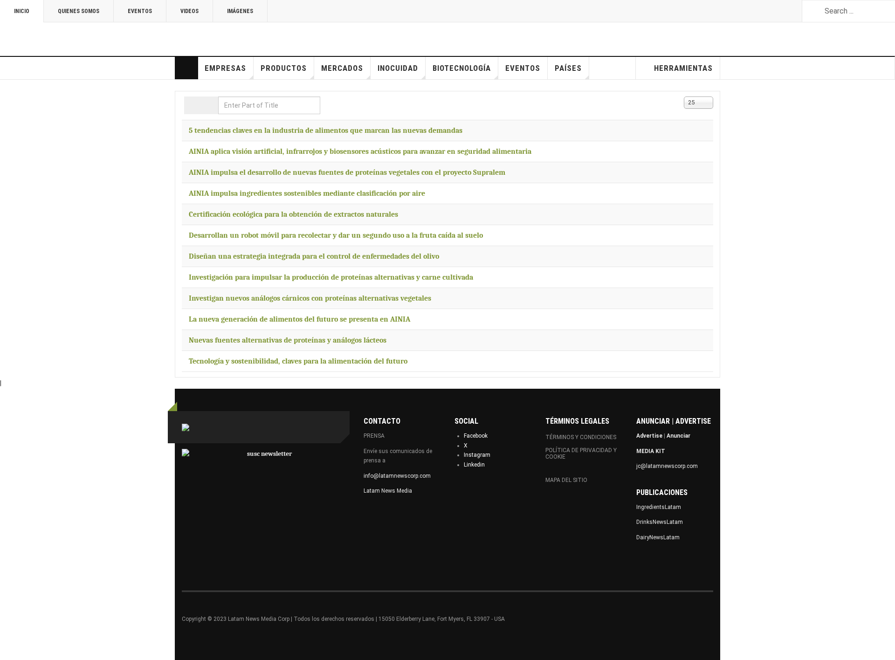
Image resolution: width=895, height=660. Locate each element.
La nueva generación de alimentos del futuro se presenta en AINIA (299, 319)
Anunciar (678, 436)
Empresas (225, 68)
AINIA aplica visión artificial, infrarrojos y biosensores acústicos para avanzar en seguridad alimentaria (360, 151)
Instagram (477, 455)
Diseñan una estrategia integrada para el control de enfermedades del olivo (314, 256)
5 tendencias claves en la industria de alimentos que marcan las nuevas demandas (325, 130)
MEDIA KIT (650, 451)
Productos (284, 68)
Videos (189, 11)
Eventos (140, 11)
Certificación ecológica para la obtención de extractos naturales (293, 214)
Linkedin (474, 464)
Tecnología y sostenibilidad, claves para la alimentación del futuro (298, 361)
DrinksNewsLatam (659, 522)
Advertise (649, 436)
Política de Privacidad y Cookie (581, 453)
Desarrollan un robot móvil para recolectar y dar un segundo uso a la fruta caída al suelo (336, 235)
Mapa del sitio (566, 480)
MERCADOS (342, 68)
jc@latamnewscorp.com (667, 466)
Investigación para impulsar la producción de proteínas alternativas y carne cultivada (331, 277)
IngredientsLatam (658, 507)
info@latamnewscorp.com (397, 476)
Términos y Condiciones (580, 437)
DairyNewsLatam (658, 537)
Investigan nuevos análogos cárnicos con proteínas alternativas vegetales (310, 298)
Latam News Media (388, 491)
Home (186, 68)
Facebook (476, 436)
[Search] (192, 105)
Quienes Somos (78, 11)
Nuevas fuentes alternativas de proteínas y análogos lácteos (287, 340)
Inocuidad (398, 68)
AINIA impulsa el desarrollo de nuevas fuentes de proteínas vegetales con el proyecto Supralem (347, 172)
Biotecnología (462, 68)
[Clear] (209, 105)
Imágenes (240, 11)
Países (568, 68)
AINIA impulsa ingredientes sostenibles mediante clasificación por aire (307, 193)
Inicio (21, 11)
